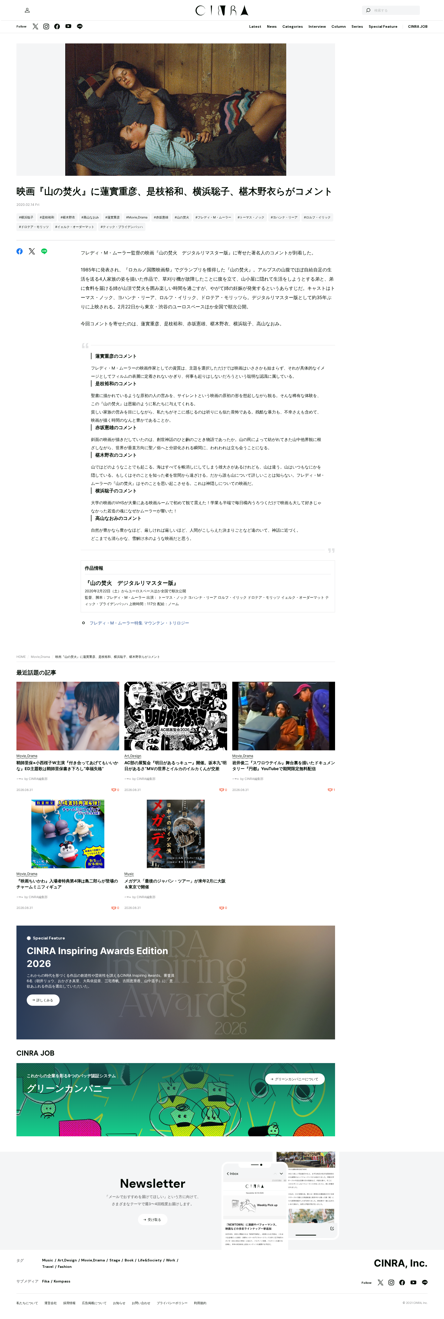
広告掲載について (94, 1303)
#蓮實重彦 (112, 217)
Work (170, 1260)
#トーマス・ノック (251, 217)
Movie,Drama (40, 657)
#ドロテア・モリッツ (34, 227)
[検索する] (368, 10)
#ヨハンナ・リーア (284, 217)
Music (47, 1260)
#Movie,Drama (136, 217)
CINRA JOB (418, 26)
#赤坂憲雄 (161, 217)
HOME (21, 657)
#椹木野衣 (68, 217)
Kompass (62, 1281)
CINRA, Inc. (401, 1263)
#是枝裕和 (47, 217)
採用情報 (69, 1303)
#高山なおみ (90, 217)
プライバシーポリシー (172, 1303)
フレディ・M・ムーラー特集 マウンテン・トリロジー (139, 622)
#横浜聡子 (26, 217)
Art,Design (67, 1260)
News (272, 26)
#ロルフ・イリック (317, 217)
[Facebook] (57, 27)
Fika (45, 1281)
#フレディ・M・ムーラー (213, 217)
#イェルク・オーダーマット (74, 227)
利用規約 (200, 1303)
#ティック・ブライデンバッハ (122, 227)
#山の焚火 (182, 217)
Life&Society (150, 1260)
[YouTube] (68, 27)
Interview (317, 26)
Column (338, 26)
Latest (255, 26)
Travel (47, 1266)
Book (129, 1260)
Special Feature (383, 26)
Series (357, 26)
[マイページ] (27, 10)
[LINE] (79, 27)
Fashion (65, 1266)
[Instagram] (46, 27)
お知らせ (119, 1303)
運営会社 (50, 1303)
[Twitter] (35, 27)
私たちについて (27, 1303)
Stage (114, 1260)
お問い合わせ (141, 1303)
